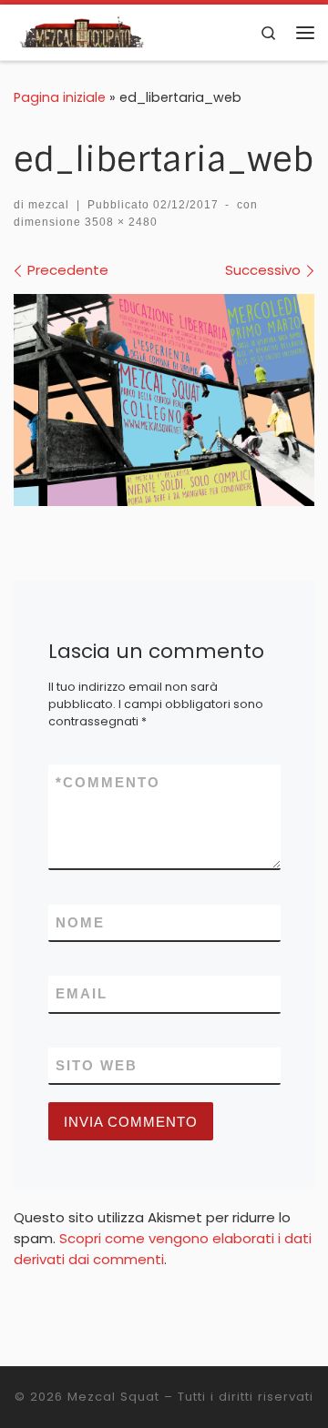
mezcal (48, 204)
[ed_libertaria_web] (164, 400)
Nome (80, 922)
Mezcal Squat (113, 1396)
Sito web (97, 1065)
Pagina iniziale (60, 97)
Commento (108, 782)
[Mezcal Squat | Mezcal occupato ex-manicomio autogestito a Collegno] (83, 31)
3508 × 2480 (119, 222)
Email (82, 993)
